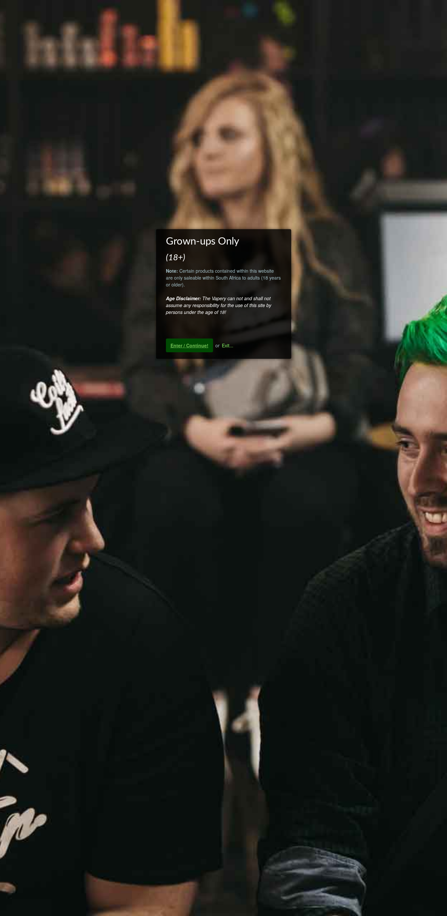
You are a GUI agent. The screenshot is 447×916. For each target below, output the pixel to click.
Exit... (227, 345)
